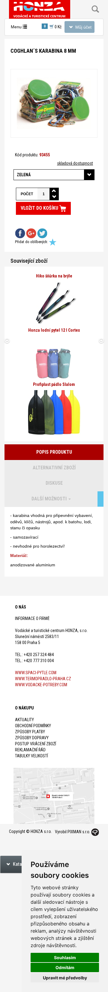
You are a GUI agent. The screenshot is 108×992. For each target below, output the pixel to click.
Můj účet (79, 28)
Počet (27, 194)
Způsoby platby (30, 731)
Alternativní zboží (54, 468)
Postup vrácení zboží (35, 743)
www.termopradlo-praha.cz (43, 678)
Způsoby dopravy (32, 737)
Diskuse (54, 483)
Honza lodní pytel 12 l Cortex (54, 330)
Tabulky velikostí (31, 755)
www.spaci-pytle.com (35, 672)
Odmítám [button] (65, 967)
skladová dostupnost (75, 163)
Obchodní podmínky (33, 725)
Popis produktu (54, 452)
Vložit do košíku (40, 208)
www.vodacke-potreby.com (41, 684)
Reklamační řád (30, 749)
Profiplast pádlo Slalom (54, 384)
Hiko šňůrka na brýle (54, 276)
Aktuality (24, 719)
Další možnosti (50, 499)
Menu (20, 28)
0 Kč (53, 26)
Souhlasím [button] (65, 957)
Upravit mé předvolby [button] (65, 977)
